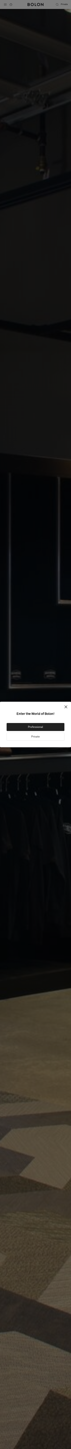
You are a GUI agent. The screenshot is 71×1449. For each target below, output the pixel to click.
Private (35, 736)
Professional (35, 727)
